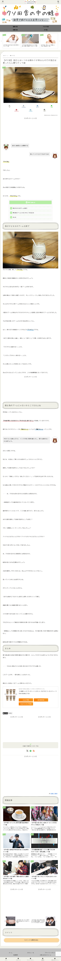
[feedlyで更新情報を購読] (30, 750)
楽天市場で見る (41, 700)
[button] (44, 110)
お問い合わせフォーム (45, 955)
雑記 (11, 713)
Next (60, 41)
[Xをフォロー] (27, 750)
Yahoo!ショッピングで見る (26, 704)
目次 (29, 202)
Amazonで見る (26, 700)
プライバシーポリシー (50, 952)
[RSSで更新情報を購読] (33, 750)
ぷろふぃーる (30, 952)
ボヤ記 (6, 713)
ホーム (10, 952)
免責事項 (15, 955)
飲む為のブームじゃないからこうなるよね (23, 213)
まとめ (14, 217)
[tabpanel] (11, 40)
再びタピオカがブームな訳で (20, 208)
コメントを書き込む (31, 940)
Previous (1, 41)
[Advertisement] (30, 131)
